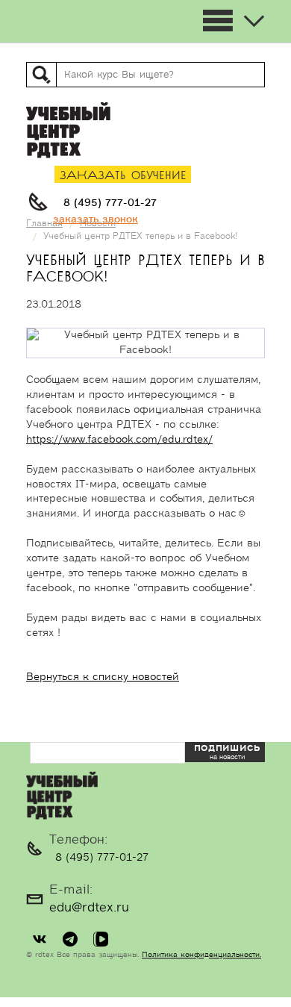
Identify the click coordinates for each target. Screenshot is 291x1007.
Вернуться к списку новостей (102, 677)
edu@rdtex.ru (89, 907)
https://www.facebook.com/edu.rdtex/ (119, 440)
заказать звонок (95, 219)
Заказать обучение (123, 175)
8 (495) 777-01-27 (110, 203)
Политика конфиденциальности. (201, 954)
